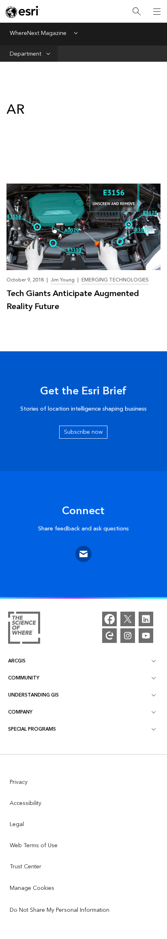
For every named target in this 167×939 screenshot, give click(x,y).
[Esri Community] (109, 635)
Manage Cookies (32, 888)
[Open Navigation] (157, 11)
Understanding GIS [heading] (33, 695)
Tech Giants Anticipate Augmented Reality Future (72, 300)
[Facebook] (109, 619)
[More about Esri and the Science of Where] (24, 629)
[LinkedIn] (146, 619)
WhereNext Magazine (38, 33)
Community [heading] (23, 678)
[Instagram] (127, 635)
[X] (127, 619)
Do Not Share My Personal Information (59, 910)
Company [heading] (20, 712)
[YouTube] (146, 635)
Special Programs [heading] (32, 729)
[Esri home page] (23, 11)
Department (25, 54)
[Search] (136, 11)
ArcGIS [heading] (17, 661)
